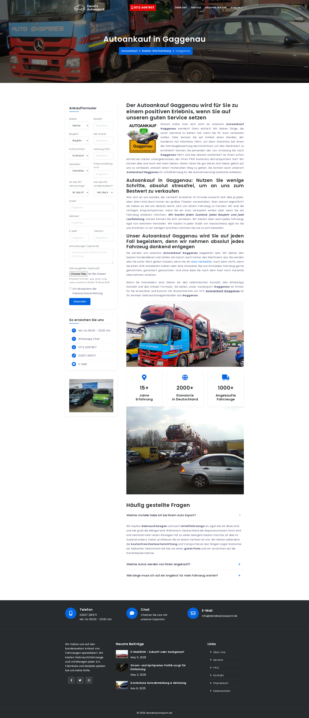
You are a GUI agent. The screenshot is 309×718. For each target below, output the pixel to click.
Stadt (73, 201)
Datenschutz (221, 691)
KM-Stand (100, 134)
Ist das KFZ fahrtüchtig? (77, 183)
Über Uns (219, 652)
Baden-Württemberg (156, 51)
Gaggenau (183, 51)
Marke (73, 118)
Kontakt (237, 7)
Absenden (79, 301)
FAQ (216, 667)
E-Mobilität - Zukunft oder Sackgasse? (157, 652)
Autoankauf (129, 51)
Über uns (181, 7)
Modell (98, 118)
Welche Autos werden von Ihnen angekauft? (158, 564)
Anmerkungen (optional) (84, 246)
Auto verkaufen (201, 261)
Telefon (99, 231)
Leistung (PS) (102, 149)
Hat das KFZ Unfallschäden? (103, 183)
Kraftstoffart (77, 149)
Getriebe (75, 164)
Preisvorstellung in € (103, 165)
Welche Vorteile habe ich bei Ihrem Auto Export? (161, 515)
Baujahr (74, 134)
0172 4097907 (143, 7)
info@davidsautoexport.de (219, 616)
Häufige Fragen (215, 7)
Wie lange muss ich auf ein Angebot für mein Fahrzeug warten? (172, 575)
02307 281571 (87, 355)
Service (196, 7)
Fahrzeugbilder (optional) (84, 268)
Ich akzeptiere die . (87, 291)
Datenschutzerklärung (87, 293)
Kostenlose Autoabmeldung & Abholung (158, 683)
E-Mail (73, 231)
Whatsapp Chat (89, 339)
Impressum (220, 683)
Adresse (74, 216)
